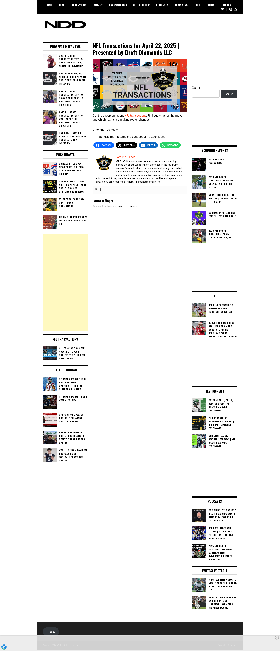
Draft (62, 5)
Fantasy (98, 5)
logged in (112, 206)
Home (49, 5)
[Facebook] (100, 190)
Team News (181, 5)
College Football (206, 5)
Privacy (51, 632)
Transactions (118, 5)
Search (196, 87)
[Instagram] (95, 190)
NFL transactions (135, 115)
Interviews (79, 5)
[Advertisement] (65, 282)
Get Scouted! (141, 5)
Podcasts (162, 5)
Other (227, 5)
